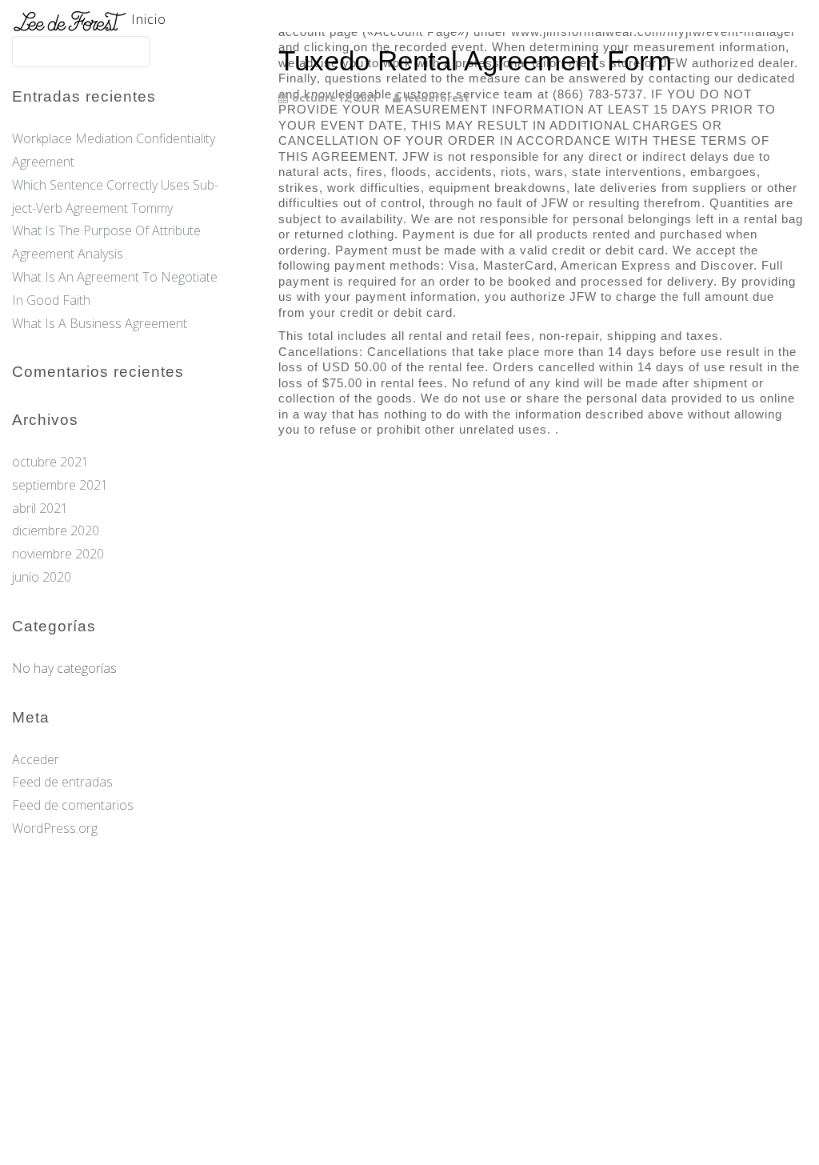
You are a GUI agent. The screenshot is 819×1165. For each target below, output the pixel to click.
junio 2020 (41, 577)
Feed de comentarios (73, 805)
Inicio (148, 19)
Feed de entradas (62, 782)
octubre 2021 (50, 461)
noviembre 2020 (58, 553)
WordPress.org (55, 828)
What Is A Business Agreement (99, 323)
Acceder (35, 759)
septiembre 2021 (60, 485)
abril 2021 (40, 508)
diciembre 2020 (55, 530)
